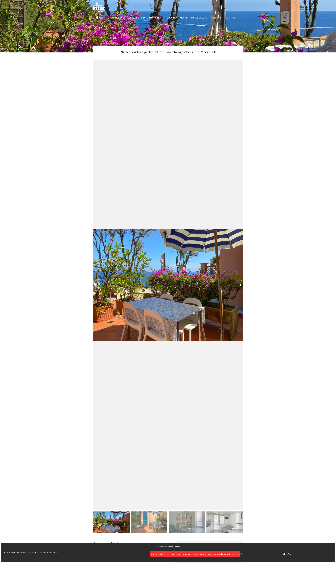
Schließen (286, 554)
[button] (95, 285)
